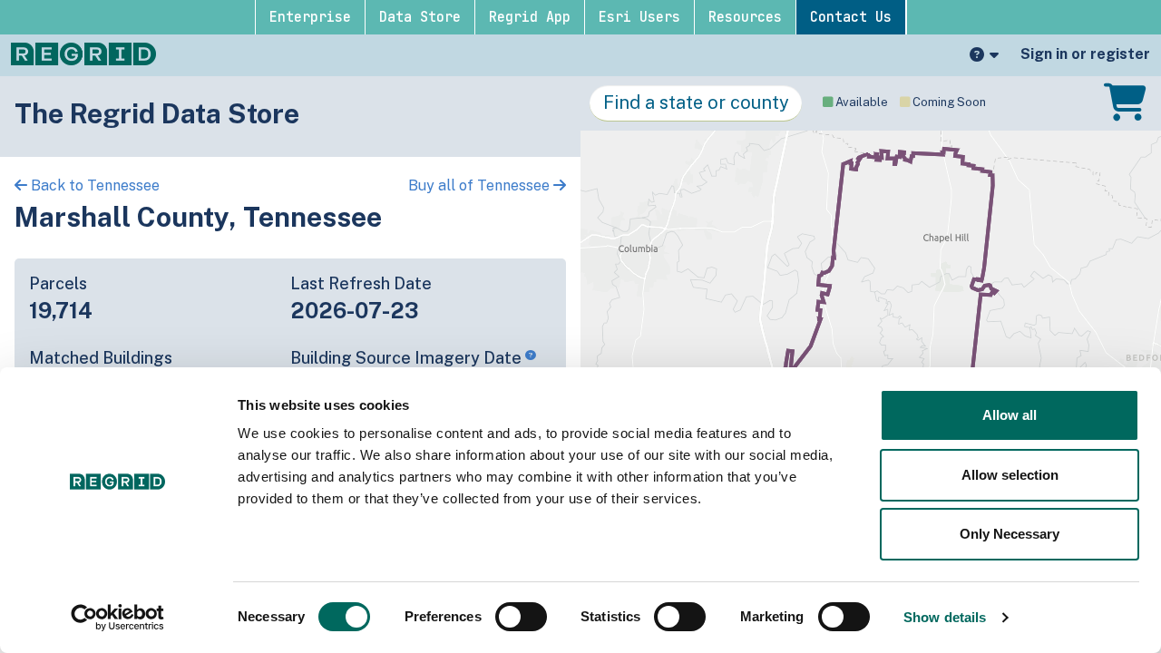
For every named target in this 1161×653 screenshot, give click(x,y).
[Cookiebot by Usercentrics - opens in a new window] (117, 617)
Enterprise (310, 17)
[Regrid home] (83, 52)
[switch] (521, 616)
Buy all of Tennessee (480, 185)
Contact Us (851, 17)
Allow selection (1010, 474)
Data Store (420, 17)
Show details (944, 617)
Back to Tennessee (93, 185)
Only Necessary (1009, 533)
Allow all (1009, 415)
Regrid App (530, 17)
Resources (745, 17)
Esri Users (639, 17)
